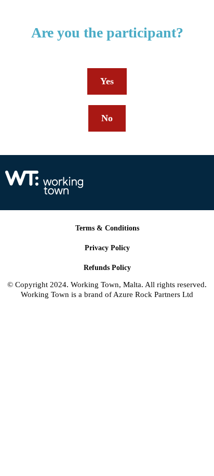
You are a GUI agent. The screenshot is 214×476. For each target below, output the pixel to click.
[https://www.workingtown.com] (99, 183)
